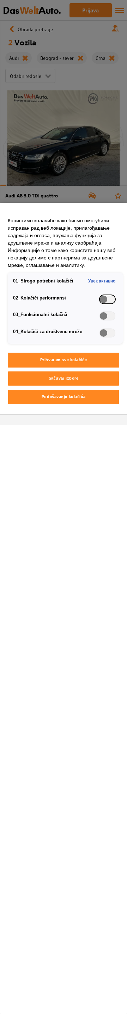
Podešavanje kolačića (63, 396)
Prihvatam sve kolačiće (63, 360)
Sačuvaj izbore (64, 378)
